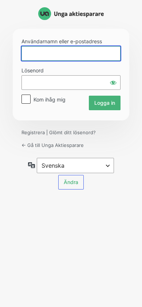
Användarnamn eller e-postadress (61, 41)
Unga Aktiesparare (71, 13)
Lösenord (32, 70)
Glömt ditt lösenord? (72, 132)
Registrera (33, 132)
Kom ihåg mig (49, 99)
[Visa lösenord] (113, 82)
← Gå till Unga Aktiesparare (52, 145)
